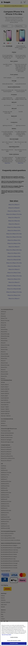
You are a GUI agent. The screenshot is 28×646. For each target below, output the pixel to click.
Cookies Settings (14, 637)
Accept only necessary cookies (14, 640)
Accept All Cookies (14, 643)
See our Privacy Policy (6, 634)
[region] (14, 633)
